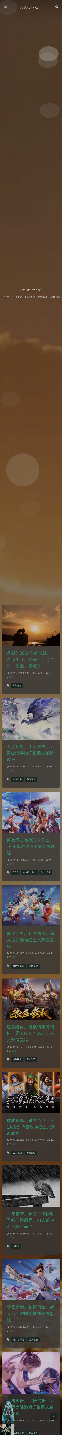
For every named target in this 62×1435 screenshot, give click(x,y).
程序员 (16, 1246)
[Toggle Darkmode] (53, 1416)
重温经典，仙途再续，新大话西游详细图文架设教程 (31, 940)
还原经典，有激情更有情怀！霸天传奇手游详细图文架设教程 (31, 1034)
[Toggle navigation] (56, 6)
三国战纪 (17, 1153)
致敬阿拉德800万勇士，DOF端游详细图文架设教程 (31, 847)
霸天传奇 (30, 1059)
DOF (15, 872)
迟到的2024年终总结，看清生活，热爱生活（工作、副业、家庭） (31, 660)
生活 (11, 677)
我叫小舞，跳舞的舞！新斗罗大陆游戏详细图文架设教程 (31, 1407)
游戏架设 (31, 779)
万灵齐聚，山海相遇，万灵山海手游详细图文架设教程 (31, 753)
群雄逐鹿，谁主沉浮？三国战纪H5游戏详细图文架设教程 (31, 1127)
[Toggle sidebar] (5, 6)
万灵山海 (17, 779)
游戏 (11, 770)
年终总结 (17, 685)
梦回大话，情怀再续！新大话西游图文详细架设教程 (30, 1314)
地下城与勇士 (29, 872)
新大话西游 (18, 966)
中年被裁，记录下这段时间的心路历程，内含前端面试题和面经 (31, 1220)
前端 (11, 1237)
